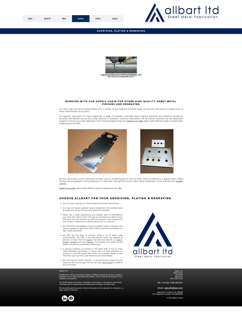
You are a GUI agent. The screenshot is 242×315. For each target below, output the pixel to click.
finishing (74, 242)
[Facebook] (71, 298)
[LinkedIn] (65, 298)
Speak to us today (135, 121)
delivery (90, 242)
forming (66, 242)
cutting (119, 240)
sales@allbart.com (173, 288)
